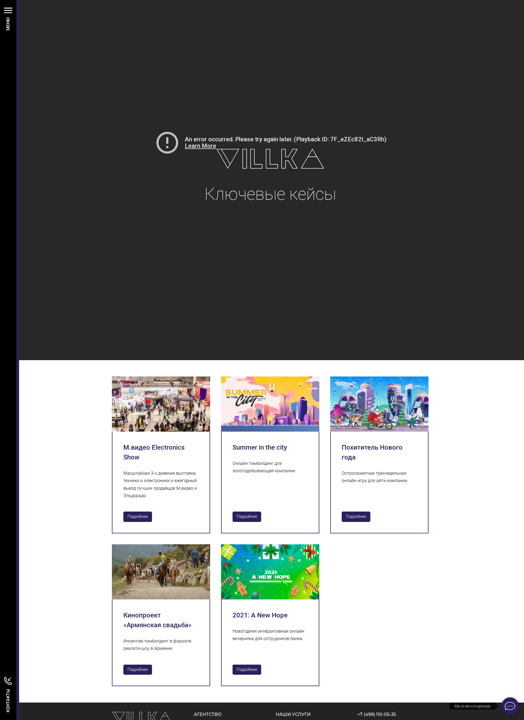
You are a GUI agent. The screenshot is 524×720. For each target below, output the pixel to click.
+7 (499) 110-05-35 (377, 714)
